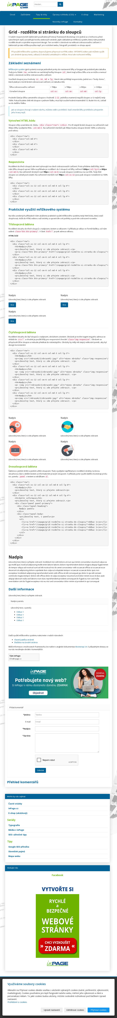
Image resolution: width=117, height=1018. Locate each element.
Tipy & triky (41, 14)
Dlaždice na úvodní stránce (26, 642)
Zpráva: (27, 735)
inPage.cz (13, 808)
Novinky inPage (60, 21)
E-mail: (28, 721)
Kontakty (78, 21)
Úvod (12, 14)
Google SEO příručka (18, 846)
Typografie (14, 825)
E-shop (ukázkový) (17, 813)
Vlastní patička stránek (24, 639)
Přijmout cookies (98, 1010)
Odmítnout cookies (75, 1010)
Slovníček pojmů (16, 851)
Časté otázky (15, 803)
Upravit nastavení (52, 1010)
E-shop (85, 14)
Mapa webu (14, 856)
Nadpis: (27, 728)
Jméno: (27, 714)
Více (12, 304)
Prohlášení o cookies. (17, 1002)
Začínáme (25, 14)
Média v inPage (16, 830)
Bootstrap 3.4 (81, 646)
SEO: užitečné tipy (17, 834)
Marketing (99, 14)
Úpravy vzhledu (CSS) (64, 14)
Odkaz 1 (20, 612)
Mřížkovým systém (17, 69)
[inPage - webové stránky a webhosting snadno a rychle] (18, 5)
